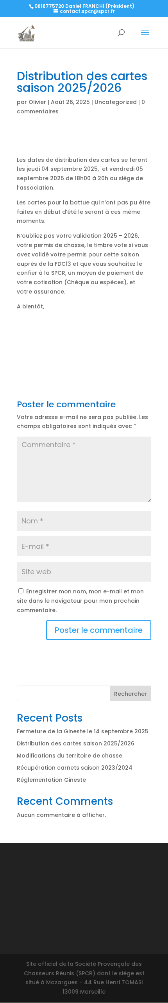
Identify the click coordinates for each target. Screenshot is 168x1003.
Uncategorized (116, 102)
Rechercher (130, 694)
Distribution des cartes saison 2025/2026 (75, 743)
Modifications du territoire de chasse (69, 755)
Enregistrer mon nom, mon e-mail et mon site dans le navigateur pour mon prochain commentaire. (80, 600)
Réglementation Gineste (51, 780)
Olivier (37, 102)
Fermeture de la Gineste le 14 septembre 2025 (82, 731)
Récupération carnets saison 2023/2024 (74, 768)
